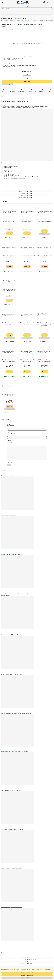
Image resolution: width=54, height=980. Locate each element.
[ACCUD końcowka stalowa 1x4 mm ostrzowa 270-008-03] (9, 248)
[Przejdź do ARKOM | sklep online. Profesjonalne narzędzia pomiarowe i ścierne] (2, 20)
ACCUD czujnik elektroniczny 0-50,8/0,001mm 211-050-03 (9, 323)
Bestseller (25, 11)
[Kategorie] (51, 2)
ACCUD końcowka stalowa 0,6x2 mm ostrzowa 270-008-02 (27, 256)
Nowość (35, 11)
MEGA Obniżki (30, 11)
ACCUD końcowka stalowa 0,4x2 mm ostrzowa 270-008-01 (44, 256)
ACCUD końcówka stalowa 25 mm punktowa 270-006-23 (27, 220)
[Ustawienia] (47, 2)
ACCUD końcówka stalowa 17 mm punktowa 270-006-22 (44, 220)
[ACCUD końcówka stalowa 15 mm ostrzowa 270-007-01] (9, 281)
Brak (28, 961)
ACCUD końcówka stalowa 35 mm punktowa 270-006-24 (9, 220)
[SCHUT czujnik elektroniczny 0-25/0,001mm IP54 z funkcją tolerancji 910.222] (44, 315)
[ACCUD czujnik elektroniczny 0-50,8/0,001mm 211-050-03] (9, 315)
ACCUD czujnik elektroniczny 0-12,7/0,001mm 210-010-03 (44, 360)
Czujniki (18, 20)
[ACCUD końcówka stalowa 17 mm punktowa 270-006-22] (44, 212)
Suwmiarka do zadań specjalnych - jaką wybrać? (12, 554)
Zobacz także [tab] (21, 91)
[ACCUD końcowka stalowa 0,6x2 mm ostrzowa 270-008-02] (27, 248)
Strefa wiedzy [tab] (42, 91)
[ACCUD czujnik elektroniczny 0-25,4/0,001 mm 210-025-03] (27, 352)
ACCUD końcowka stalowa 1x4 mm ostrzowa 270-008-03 (9, 256)
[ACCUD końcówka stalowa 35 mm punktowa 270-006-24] (9, 212)
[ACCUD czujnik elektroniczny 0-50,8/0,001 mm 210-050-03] (9, 352)
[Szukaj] (52, 8)
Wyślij (9, 465)
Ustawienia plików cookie (27, 977)
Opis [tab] (3, 91)
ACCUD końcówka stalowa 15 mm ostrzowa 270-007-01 (9, 290)
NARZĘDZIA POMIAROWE (9, 20)
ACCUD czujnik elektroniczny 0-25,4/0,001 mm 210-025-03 (27, 360)
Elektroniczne (35, 20)
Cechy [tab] (50, 91)
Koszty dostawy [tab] (11, 91)
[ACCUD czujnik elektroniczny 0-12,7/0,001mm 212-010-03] (9, 386)
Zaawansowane (20, 11)
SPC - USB (12, 66)
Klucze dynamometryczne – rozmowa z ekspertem (12, 674)
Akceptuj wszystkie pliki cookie (27, 972)
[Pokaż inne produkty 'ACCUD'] (4, 26)
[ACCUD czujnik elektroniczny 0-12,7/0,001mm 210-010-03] (44, 352)
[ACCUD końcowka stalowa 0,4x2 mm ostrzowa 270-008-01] (44, 248)
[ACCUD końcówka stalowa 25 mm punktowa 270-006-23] (27, 212)
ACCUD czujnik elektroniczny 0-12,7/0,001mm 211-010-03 (27, 323)
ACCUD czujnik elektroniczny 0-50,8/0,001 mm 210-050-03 (9, 360)
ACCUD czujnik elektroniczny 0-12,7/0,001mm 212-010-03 (9, 395)
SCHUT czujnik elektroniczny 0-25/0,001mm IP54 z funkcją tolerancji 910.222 (44, 324)
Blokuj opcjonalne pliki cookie (27, 975)
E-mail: (10, 425)
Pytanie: (11, 441)
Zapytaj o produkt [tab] (32, 91)
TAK (9, 63)
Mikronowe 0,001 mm (26, 20)
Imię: (11, 433)
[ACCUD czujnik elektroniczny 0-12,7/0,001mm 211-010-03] (27, 315)
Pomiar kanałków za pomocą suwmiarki (10, 515)
